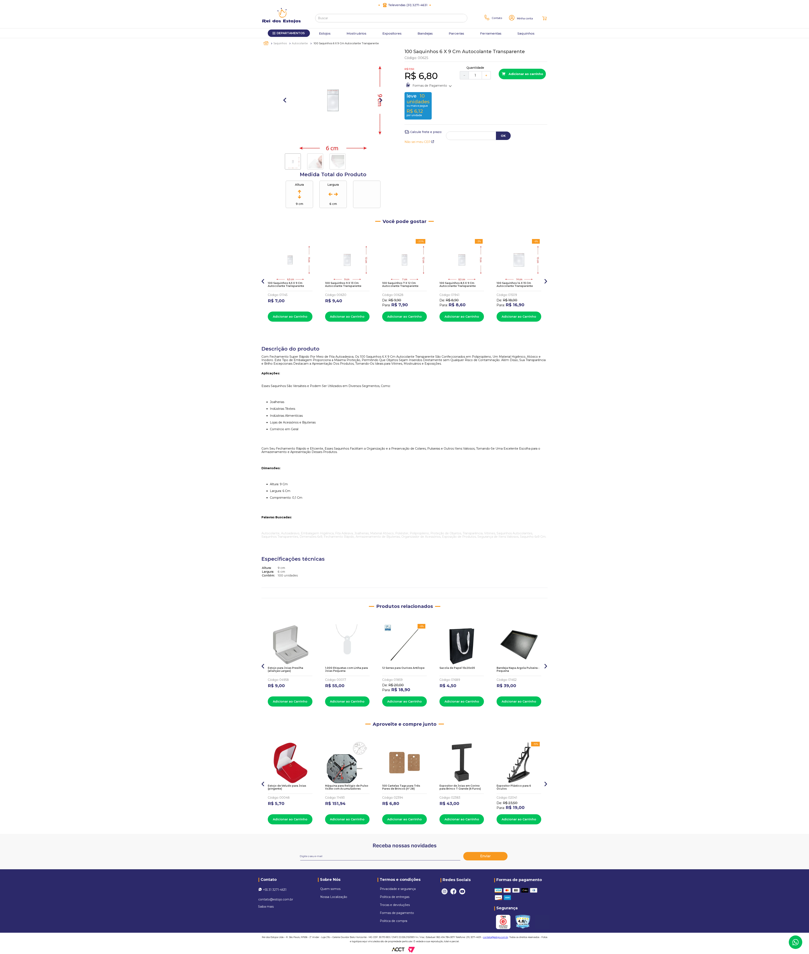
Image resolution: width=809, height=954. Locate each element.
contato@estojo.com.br (275, 899)
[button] (263, 280)
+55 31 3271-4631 (275, 890)
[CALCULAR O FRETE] (503, 136)
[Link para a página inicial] (266, 43)
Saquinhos (280, 43)
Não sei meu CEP (417, 142)
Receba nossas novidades (405, 845)
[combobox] (391, 18)
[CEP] (423, 131)
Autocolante (300, 43)
